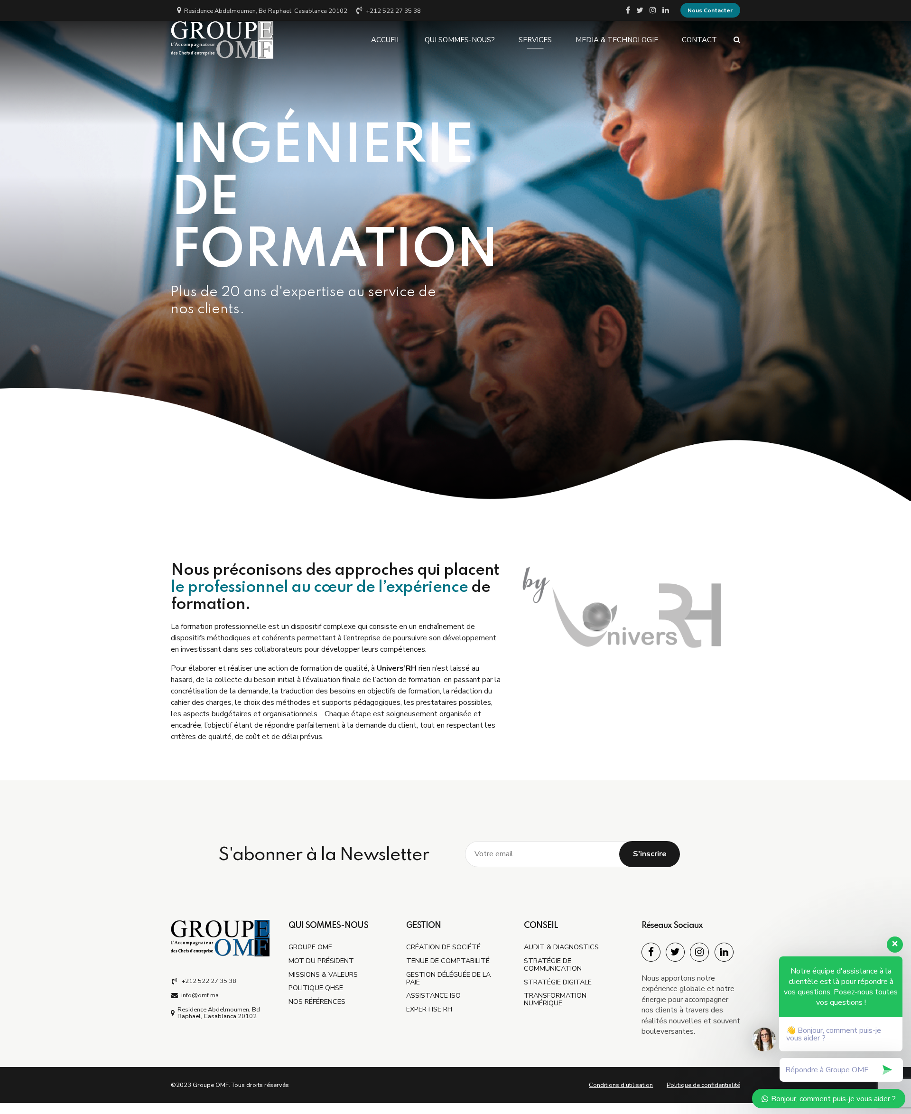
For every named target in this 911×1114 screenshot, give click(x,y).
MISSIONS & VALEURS (323, 974)
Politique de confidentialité (703, 1085)
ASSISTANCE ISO (433, 995)
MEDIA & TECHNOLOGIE (617, 40)
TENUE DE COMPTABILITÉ (448, 960)
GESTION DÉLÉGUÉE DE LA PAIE (448, 978)
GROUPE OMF (310, 947)
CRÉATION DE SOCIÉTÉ (443, 947)
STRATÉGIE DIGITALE (558, 982)
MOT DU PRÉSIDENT (321, 960)
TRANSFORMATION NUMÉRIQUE (555, 999)
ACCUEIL (386, 40)
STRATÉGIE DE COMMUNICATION (553, 964)
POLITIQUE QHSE (315, 987)
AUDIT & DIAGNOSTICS (561, 947)
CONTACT (699, 40)
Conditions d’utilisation (621, 1085)
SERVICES (535, 40)
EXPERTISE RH (429, 1009)
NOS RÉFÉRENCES (316, 1001)
